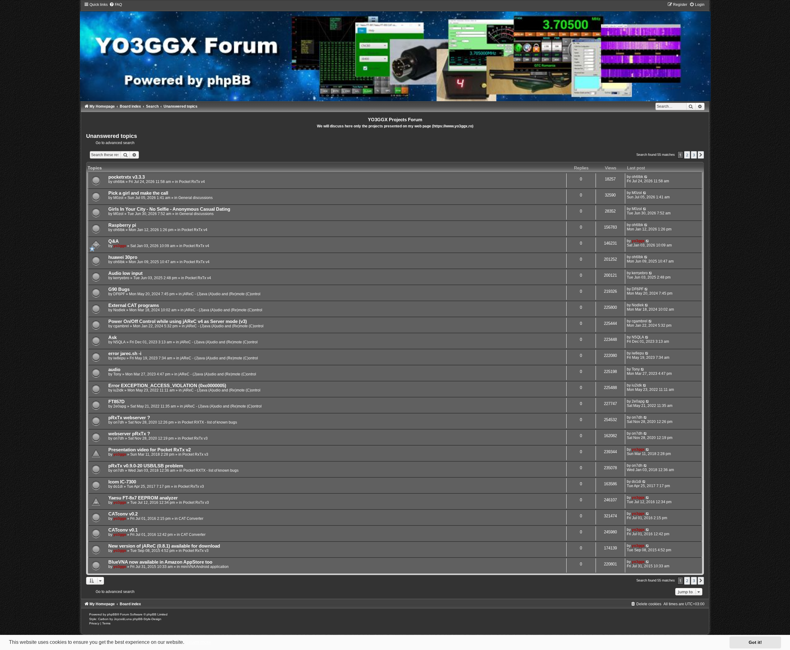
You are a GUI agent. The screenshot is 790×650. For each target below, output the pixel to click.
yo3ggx (119, 246)
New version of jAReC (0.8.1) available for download (164, 546)
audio (114, 369)
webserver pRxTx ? (129, 433)
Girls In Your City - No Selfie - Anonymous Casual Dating (169, 209)
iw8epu (119, 358)
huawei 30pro (122, 257)
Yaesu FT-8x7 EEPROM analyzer (143, 497)
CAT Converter (191, 518)
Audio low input (125, 273)
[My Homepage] (395, 51)
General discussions (195, 198)
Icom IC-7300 (122, 481)
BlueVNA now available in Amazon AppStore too (160, 562)
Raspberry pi (122, 225)
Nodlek (119, 310)
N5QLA (119, 342)
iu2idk (118, 390)
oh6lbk (119, 182)
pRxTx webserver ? (129, 417)
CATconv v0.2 (123, 513)
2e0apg (119, 406)
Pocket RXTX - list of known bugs (209, 422)
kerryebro (121, 278)
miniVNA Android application (205, 567)
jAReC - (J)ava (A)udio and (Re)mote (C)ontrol (221, 294)
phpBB (112, 614)
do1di (118, 486)
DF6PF (119, 294)
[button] (701, 155)
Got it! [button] (755, 642)
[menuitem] (115, 4)
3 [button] (694, 155)
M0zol (118, 198)
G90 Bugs (119, 289)
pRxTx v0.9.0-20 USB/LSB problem (145, 465)
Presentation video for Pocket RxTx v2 (149, 449)
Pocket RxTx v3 (195, 438)
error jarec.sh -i (124, 353)
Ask (112, 337)
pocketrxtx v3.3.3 (126, 177)
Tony (117, 374)
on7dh (118, 422)
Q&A (113, 241)
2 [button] (687, 155)
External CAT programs (133, 305)
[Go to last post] (646, 177)
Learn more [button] (198, 642)
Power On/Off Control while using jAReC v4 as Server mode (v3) (177, 321)
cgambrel (121, 326)
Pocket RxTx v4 (192, 182)
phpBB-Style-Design (147, 619)
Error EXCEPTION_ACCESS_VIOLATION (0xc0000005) (167, 385)
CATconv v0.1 (123, 530)
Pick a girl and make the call (138, 193)
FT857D (116, 401)
